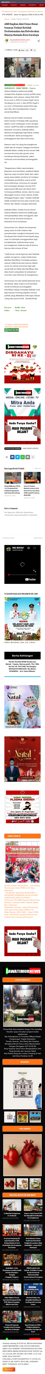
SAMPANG (23, 5)
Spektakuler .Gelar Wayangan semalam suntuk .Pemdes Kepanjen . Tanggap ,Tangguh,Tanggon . (12, 1272)
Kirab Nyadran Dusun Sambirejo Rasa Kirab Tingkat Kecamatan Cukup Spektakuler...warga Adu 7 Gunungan (33, 1242)
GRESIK (41, 5)
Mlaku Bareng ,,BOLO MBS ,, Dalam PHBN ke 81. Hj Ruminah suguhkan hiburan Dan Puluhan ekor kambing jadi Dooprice (21, 914)
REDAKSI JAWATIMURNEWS (16, 327)
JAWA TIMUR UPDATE (20, 19)
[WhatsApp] (22, 457)
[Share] (39, 41)
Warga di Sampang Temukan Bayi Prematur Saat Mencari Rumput (12, 1327)
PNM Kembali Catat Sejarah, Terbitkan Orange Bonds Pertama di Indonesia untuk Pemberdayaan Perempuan (33, 1272)
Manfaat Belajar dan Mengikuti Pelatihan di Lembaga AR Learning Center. (33, 1300)
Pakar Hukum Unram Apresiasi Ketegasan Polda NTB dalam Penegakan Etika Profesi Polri (12, 1300)
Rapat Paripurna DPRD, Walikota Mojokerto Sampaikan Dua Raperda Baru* (33, 1328)
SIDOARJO (14, 5)
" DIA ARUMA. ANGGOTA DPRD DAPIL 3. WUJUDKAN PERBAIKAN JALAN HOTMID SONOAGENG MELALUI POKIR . (21, 895)
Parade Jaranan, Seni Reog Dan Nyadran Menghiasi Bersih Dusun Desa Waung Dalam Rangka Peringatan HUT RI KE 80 (22, 1043)
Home (6, 19)
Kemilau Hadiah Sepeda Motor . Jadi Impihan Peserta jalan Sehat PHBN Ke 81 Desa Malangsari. (22, 888)
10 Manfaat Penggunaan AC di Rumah (12, 1214)
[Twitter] (17, 457)
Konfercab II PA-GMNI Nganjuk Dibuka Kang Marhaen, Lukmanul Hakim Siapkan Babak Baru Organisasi (22, 902)
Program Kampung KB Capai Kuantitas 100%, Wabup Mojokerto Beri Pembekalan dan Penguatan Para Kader (11, 1242)
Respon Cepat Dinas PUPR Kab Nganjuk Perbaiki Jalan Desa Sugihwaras (33, 1215)
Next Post (38, 538)
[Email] (28, 457)
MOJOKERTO (32, 5)
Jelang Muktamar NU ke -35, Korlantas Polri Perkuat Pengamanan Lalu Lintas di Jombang (12, 489)
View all (38, 468)
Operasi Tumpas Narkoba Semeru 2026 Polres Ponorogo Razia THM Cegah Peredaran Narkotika (31, 490)
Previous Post (8, 538)
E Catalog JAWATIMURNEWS (16, 325)
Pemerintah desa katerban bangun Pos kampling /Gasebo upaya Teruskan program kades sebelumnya (22, 1031)
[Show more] (33, 457)
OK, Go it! (9, 1369)
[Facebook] (12, 457)
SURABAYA (5, 5)
